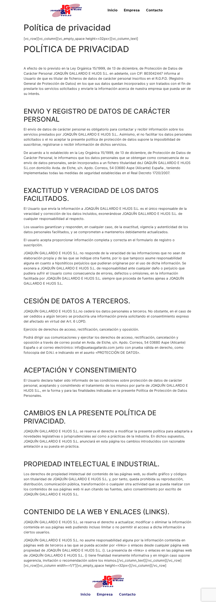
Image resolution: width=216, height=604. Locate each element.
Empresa (132, 10)
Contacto (154, 10)
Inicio (112, 10)
